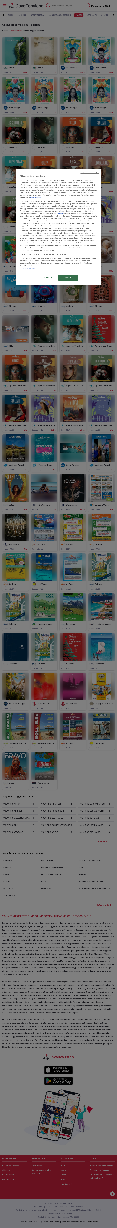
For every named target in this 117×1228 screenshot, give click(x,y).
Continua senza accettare (89, 173)
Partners (60, 213)
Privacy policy (35, 197)
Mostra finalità (47, 277)
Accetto (68, 277)
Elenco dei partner (27, 268)
